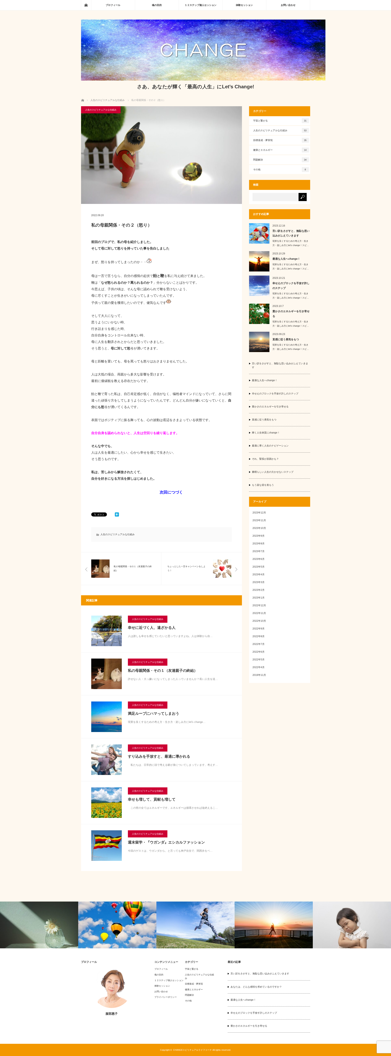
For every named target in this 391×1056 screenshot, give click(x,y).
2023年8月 (259, 543)
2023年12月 (259, 512)
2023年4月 (259, 574)
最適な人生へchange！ (286, 258)
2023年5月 (259, 566)
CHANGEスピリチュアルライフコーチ (192, 1050)
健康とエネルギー (280, 150)
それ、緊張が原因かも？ (265, 458)
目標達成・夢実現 (280, 140)
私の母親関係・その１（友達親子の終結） (163, 671)
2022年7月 (259, 644)
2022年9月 (259, 628)
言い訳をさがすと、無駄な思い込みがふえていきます (291, 233)
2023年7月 (259, 551)
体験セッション (244, 5)
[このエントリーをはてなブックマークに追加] (117, 515)
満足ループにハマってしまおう (153, 713)
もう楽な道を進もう (263, 485)
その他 (279, 169)
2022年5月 (259, 659)
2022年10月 (259, 620)
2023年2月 (259, 590)
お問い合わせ (288, 5)
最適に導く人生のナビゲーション (270, 445)
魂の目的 (157, 5)
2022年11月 (259, 613)
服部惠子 (111, 1013)
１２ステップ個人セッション (200, 5)
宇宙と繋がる (280, 120)
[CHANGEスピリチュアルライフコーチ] (203, 79)
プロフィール (113, 5)
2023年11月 (259, 520)
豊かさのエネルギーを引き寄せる (291, 313)
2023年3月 (259, 582)
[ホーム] (86, 5)
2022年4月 (259, 667)
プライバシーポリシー (165, 997)
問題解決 (280, 159)
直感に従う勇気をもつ (285, 339)
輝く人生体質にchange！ (266, 432)
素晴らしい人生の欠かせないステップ (272, 472)
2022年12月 (259, 605)
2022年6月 (259, 651)
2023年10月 (259, 528)
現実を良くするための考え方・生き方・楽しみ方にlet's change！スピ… (290, 243)
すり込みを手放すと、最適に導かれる (159, 756)
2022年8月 (259, 636)
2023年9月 (259, 535)
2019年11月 (259, 675)
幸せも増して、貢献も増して (152, 799)
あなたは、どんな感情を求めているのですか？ (256, 986)
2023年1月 (259, 597)
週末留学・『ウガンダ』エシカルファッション (166, 842)
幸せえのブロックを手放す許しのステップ (291, 285)
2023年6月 (259, 559)
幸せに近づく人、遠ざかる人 (152, 628)
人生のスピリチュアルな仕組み (100, 109)
